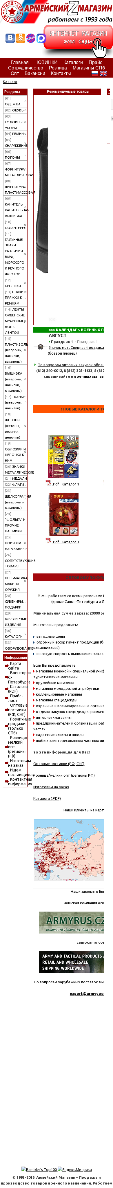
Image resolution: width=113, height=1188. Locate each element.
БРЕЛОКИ (13, 283)
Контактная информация (20, 781)
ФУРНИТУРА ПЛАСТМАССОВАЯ (16, 187)
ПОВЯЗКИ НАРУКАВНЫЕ (16, 543)
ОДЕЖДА (13, 101)
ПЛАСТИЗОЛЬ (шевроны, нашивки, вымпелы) (16, 350)
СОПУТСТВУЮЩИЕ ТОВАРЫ (16, 560)
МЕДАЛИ (16, 478)
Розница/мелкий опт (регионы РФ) (64, 775)
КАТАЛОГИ (14, 633)
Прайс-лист (15, 698)
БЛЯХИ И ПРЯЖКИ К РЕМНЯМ (16, 297)
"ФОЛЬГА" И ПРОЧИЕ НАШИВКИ (15, 522)
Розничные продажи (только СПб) (19, 726)
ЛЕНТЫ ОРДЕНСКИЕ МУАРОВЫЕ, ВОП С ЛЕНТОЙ (15, 320)
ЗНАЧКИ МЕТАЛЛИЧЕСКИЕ (16, 469)
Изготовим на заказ (19, 763)
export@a (79, 993)
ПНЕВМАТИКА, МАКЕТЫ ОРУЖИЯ (16, 580)
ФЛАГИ (14, 484)
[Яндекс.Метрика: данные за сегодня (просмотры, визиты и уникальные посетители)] (75, 1169)
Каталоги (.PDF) (47, 798)
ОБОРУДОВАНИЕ (16, 645)
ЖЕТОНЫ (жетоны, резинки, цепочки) (12, 425)
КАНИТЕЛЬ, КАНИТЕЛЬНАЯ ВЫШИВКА (16, 207)
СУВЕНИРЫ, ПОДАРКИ (14, 601)
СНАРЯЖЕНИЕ (16, 142)
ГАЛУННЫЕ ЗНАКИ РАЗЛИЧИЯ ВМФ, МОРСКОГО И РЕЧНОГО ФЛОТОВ (14, 254)
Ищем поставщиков (21, 772)
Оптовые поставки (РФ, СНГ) (18, 710)
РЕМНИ (14, 133)
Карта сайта (14, 665)
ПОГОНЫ (12, 154)
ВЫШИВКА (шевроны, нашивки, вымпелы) (13, 379)
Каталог (10, 82)
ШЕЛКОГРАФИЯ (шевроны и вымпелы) (16, 499)
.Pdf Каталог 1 (65, 484)
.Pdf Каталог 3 (65, 542)
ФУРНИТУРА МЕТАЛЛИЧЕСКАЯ (16, 169)
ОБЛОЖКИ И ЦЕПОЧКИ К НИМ (15, 452)
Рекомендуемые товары (68, 91)
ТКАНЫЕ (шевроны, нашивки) (15, 402)
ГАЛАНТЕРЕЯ (15, 225)
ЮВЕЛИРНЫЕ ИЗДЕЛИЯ (16, 619)
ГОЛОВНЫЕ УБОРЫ (15, 122)
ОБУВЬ (14, 110)
